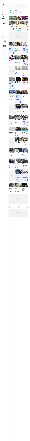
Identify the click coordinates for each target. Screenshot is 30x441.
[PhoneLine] (13, 29)
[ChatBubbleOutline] (10, 29)
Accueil (10, 10)
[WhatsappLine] (12, 29)
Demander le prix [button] (19, 144)
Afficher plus (3, 33)
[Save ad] (13, 17)
